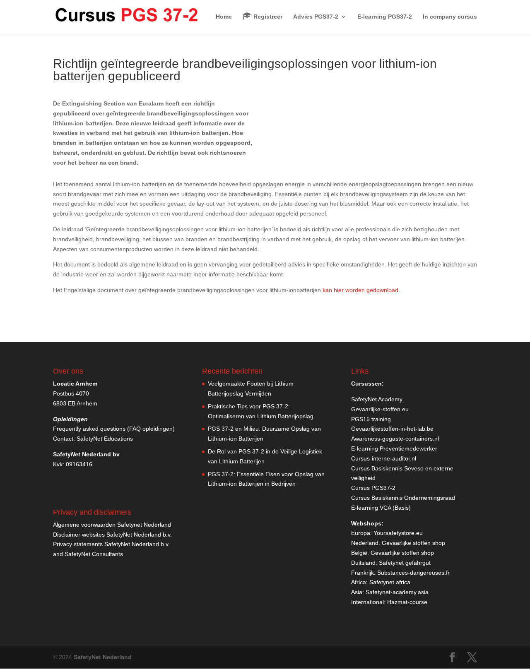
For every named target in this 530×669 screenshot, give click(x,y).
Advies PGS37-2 (315, 17)
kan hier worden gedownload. (361, 290)
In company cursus (450, 17)
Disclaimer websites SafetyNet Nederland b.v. (112, 534)
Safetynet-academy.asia (397, 592)
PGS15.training (372, 419)
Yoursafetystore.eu (398, 533)
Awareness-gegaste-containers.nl (395, 438)
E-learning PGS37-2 (384, 17)
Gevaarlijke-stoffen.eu (380, 409)
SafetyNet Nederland (103, 657)
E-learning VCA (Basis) (381, 507)
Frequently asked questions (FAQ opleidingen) (114, 428)
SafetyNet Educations (105, 438)
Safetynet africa (389, 582)
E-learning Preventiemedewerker (394, 448)
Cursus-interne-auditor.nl (383, 458)
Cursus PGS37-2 (373, 487)
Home (224, 17)
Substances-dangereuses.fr (413, 572)
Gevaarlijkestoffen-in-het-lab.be (392, 428)
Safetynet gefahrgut (405, 562)
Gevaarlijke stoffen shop (413, 543)
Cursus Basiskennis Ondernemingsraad (403, 497)
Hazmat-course (407, 602)
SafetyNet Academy (376, 399)
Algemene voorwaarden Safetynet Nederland (112, 524)
